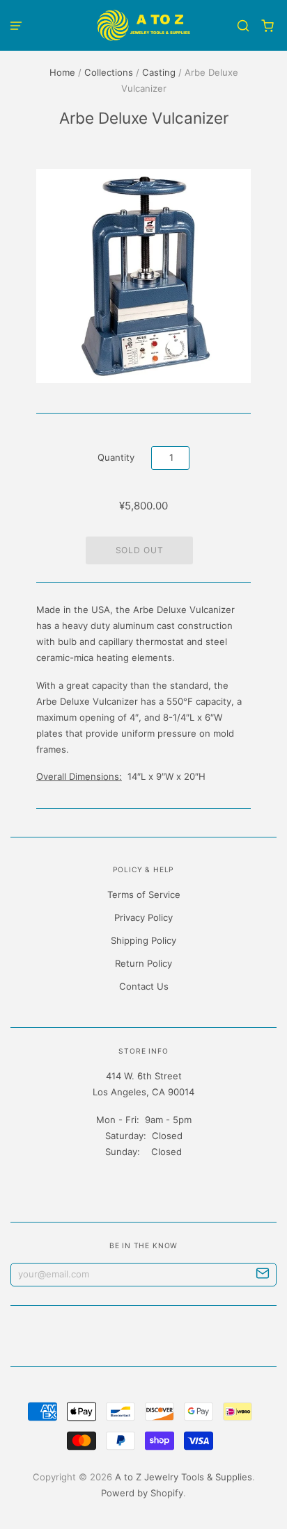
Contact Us (144, 986)
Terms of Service (143, 894)
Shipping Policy (143, 940)
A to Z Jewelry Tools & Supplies (183, 1476)
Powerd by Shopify (142, 1492)
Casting (159, 72)
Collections (108, 72)
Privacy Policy (143, 917)
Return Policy (143, 963)
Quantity (116, 457)
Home (62, 72)
